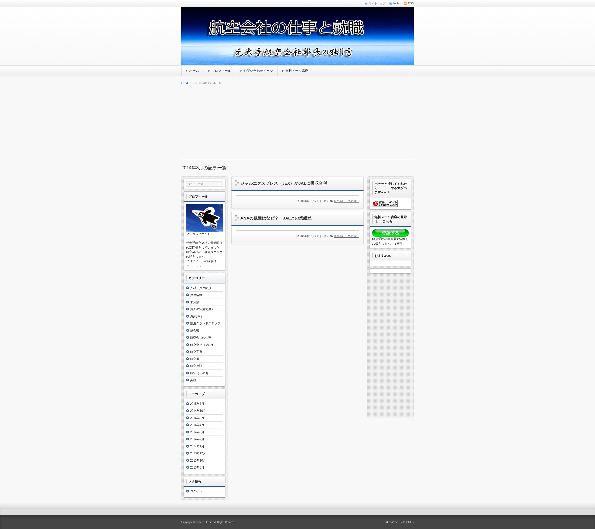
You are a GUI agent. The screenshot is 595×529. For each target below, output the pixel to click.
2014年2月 (197, 439)
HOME (185, 83)
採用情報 (196, 295)
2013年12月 (198, 453)
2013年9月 (197, 467)
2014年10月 (198, 411)
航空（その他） (200, 373)
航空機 (194, 359)
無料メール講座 (296, 71)
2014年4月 (197, 425)
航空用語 (196, 366)
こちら (196, 265)
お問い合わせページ (258, 71)
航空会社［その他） (346, 201)
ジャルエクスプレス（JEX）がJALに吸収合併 (283, 183)
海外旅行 (196, 316)
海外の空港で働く (202, 309)
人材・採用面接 (200, 288)
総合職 (194, 330)
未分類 (194, 302)
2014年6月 (197, 418)
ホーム (194, 71)
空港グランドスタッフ (205, 323)
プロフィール (221, 71)
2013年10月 (198, 460)
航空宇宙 (196, 351)
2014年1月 (197, 446)
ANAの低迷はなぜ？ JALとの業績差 (276, 218)
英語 (193, 380)
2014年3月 (197, 432)
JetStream (207, 522)
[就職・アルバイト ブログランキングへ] (385, 204)
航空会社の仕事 (200, 337)
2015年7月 (197, 404)
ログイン (196, 491)
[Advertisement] (297, 122)
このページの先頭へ (401, 522)
